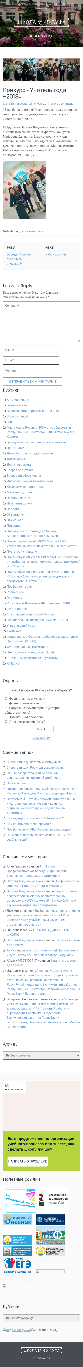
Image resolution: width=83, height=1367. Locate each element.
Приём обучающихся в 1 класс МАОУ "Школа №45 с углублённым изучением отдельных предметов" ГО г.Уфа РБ (43, 561)
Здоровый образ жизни (24, 475)
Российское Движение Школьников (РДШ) (38, 603)
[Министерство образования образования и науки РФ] (50, 1223)
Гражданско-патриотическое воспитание (36, 442)
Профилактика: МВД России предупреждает (39, 829)
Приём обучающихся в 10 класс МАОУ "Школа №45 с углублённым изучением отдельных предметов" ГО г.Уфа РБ (40, 576)
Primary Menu (43, 36)
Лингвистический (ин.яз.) (27, 722)
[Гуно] (17, 1255)
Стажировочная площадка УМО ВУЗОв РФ (37, 620)
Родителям (15, 598)
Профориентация (19, 586)
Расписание (15, 592)
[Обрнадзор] (50, 1255)
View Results (42, 738)
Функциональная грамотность (28, 647)
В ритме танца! (17, 416)
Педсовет (14, 525)
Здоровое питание (20, 470)
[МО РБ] (17, 1244)
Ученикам (14, 631)
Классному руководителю (26, 487)
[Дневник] (17, 1223)
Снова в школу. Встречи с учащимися (34, 762)
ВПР (10, 422)
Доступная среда (19, 464)
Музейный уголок (20, 492)
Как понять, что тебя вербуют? (29, 824)
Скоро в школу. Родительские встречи (35, 767)
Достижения (26, 231)
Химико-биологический (26, 717)
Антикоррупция (18, 400)
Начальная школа (19, 503)
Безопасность (17, 405)
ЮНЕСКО (13, 663)
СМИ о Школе (17, 609)
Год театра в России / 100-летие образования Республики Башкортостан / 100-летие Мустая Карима (40, 432)
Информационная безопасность (30, 481)
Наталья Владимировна (24, 881)
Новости (41, 231)
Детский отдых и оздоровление (30, 453)
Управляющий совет (21, 625)
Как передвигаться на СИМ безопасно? (35, 818)
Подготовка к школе (22, 551)
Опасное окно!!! (18, 783)
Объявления (16, 514)
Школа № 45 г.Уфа (42, 22)
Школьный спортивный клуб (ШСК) (32, 658)
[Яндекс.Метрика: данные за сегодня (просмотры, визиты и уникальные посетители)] (16, 1330)
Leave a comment (62, 103)
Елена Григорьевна (15, 103)
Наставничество (18, 498)
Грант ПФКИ (16, 448)
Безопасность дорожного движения (33, 411)
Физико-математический (27, 699)
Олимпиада (15, 520)
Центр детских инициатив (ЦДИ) (30, 652)
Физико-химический (24, 703)
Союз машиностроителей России (31, 614)
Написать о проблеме (27, 1161)
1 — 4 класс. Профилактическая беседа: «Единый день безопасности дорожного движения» (37, 871)
